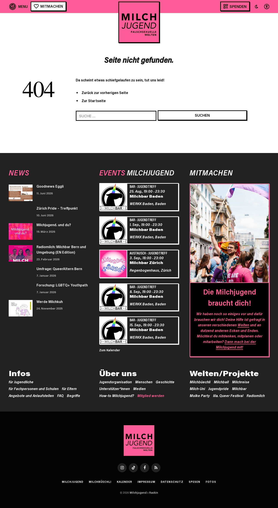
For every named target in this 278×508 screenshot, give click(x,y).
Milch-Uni (197, 388)
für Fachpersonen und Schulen (34, 388)
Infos (19, 373)
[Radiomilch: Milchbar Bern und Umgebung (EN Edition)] (21, 253)
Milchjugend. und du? (53, 224)
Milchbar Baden (146, 196)
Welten (243, 324)
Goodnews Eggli (50, 186)
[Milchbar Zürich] (114, 264)
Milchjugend (72, 481)
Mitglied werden (150, 395)
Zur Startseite (94, 100)
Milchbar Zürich (146, 262)
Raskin (153, 492)
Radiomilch (256, 395)
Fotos (211, 481)
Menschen (143, 381)
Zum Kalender (109, 350)
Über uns (118, 373)
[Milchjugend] (139, 22)
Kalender (124, 481)
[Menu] (18, 6)
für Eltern (69, 388)
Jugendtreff (146, 186)
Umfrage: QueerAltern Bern (59, 268)
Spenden (238, 6)
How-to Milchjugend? (116, 395)
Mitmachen (51, 6)
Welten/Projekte (224, 373)
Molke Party (200, 395)
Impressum (146, 481)
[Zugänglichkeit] (266, 6)
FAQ (60, 395)
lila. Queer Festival (228, 395)
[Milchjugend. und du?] (21, 231)
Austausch (138, 253)
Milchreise (240, 381)
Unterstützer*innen (114, 388)
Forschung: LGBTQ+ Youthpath (62, 285)
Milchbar (239, 388)
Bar (132, 186)
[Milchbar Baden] (114, 198)
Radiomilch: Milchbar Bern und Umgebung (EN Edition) (61, 249)
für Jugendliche (21, 381)
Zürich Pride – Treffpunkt (57, 208)
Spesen (194, 481)
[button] (256, 6)
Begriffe (73, 395)
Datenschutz (172, 481)
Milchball (221, 381)
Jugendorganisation (115, 381)
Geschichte (165, 381)
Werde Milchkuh (49, 301)
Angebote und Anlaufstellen (31, 395)
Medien (139, 388)
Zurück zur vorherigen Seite (105, 92)
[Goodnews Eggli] (21, 193)
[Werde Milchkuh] (21, 308)
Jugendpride (218, 388)
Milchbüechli (200, 381)
